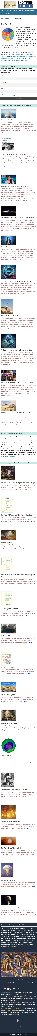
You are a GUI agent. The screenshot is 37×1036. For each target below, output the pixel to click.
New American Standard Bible (10, 1010)
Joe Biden (30, 54)
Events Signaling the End (9, 609)
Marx (17, 56)
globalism (17, 54)
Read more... (12, 456)
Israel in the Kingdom (8, 695)
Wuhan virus (24, 60)
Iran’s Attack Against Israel (10, 315)
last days (12, 56)
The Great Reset (8, 24)
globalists (24, 54)
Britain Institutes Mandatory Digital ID (13, 154)
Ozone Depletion (6, 755)
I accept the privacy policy (10, 95)
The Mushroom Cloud (8, 880)
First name (3, 76)
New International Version (18, 996)
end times (11, 54)
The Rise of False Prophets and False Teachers (17, 383)
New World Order (14, 52)
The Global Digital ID (8, 247)
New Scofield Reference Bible (13, 1002)
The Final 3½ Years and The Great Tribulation (16, 515)
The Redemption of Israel (9, 723)
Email (1, 88)
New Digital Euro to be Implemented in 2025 (16, 281)
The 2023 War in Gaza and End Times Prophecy (17, 412)
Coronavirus (31, 52)
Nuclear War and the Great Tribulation (13, 908)
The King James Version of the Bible (12, 1008)
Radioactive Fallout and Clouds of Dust (14, 790)
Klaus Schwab (5, 56)
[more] (31, 489)
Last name (3, 82)
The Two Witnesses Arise (9, 542)
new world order (30, 56)
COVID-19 (4, 54)
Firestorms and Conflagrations (11, 821)
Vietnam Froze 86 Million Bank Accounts (14, 186)
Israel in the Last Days (8, 667)
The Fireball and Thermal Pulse (11, 848)
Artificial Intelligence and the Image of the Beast (17, 350)
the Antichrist (11, 58)
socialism (3, 58)
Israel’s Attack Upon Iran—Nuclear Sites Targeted (17, 218)
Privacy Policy (19, 979)
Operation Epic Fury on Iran (10, 120)
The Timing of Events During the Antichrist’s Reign (18, 483)
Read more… (16, 946)
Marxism (22, 56)
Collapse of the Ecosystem (10, 636)
